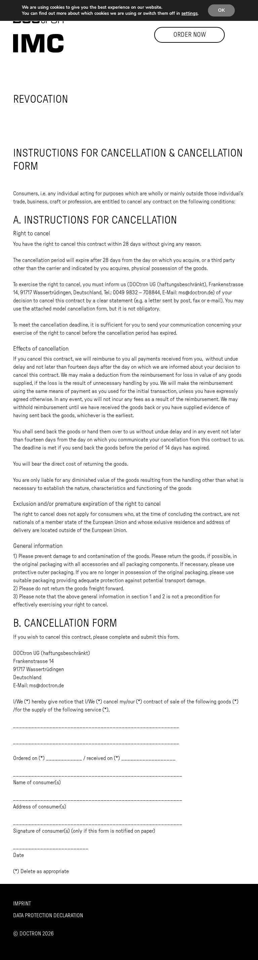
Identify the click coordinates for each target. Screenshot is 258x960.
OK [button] (221, 10)
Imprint (22, 903)
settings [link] (189, 13)
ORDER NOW (189, 35)
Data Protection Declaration (48, 915)
